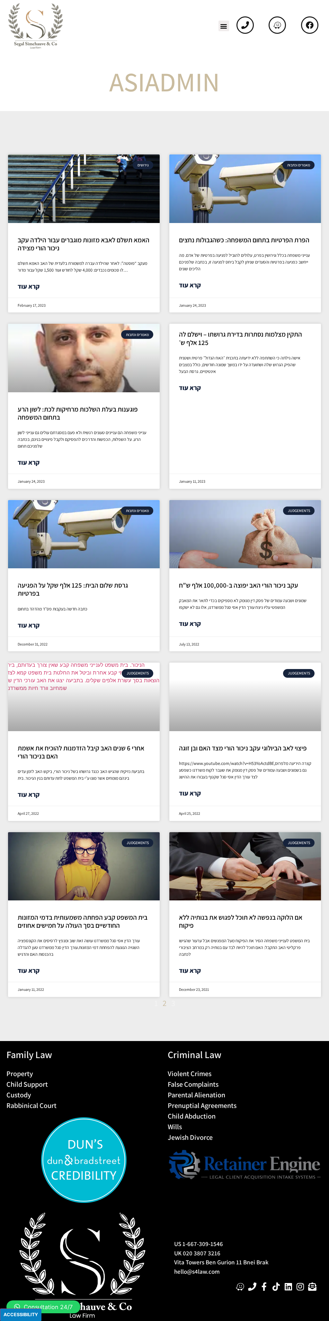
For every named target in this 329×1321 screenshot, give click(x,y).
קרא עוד (29, 286)
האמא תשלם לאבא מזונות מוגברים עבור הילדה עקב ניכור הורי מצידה (83, 244)
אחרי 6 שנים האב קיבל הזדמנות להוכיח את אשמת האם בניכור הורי (81, 752)
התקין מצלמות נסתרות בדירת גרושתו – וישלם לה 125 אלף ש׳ (240, 338)
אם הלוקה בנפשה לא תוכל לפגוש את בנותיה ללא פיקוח (240, 921)
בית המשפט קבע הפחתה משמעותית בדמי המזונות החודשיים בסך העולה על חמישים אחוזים (82, 921)
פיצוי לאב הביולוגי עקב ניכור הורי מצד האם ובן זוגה (243, 748)
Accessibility (21, 1314)
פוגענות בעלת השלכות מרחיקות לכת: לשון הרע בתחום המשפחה (78, 413)
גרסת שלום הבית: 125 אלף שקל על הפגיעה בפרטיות (73, 589)
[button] (223, 26)
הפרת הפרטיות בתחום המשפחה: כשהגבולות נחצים (244, 240)
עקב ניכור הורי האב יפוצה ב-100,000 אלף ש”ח (238, 585)
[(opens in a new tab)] (84, 188)
